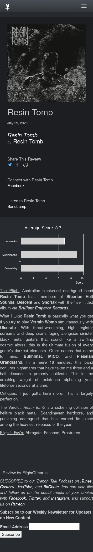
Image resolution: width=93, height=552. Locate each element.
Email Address (14, 526)
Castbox (7, 486)
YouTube (24, 486)
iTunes (86, 481)
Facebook (16, 185)
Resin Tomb (28, 141)
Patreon (18, 504)
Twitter (34, 498)
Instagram (60, 498)
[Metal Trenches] (7, 6)
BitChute (51, 486)
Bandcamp (16, 206)
